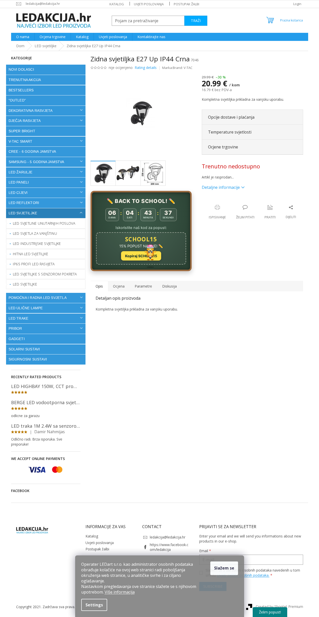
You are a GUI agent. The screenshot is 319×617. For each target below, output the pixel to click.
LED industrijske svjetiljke (37, 243)
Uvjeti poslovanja (149, 4)
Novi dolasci (21, 69)
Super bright (22, 131)
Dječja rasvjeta (25, 121)
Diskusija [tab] (169, 286)
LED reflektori (24, 203)
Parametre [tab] (143, 286)
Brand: (182, 67)
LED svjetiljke (23, 213)
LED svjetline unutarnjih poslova (44, 223)
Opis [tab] (99, 286)
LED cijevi (18, 193)
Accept (224, 568)
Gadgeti (17, 339)
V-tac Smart (21, 141)
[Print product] (217, 212)
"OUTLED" (17, 100)
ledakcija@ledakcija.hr (167, 537)
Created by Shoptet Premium (279, 606)
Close (234, 202)
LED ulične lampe (26, 308)
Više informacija (120, 592)
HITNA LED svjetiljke (30, 253)
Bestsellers (21, 90)
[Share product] (291, 212)
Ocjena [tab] (119, 286)
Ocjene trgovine (223, 147)
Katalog (116, 4)
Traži (196, 20)
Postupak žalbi (186, 4)
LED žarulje (21, 172)
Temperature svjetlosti (229, 132)
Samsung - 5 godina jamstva (36, 162)
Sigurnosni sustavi (28, 359)
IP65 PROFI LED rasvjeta (34, 264)
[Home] (20, 46)
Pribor (15, 328)
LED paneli (19, 182)
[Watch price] (270, 212)
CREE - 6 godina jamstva (32, 151)
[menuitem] (22, 37)
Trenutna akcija (25, 80)
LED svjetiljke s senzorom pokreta (45, 274)
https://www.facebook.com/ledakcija (169, 547)
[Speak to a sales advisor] (245, 212)
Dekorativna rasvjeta (31, 111)
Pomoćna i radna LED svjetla (38, 298)
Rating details (146, 67)
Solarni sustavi (24, 349)
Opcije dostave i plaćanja (231, 117)
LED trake (18, 318)
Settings (94, 605)
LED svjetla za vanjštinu (35, 233)
